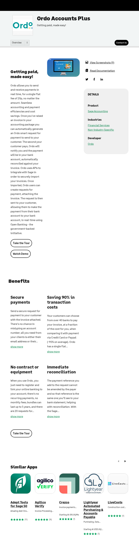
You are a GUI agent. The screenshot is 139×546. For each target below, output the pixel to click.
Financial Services (99, 125)
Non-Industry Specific (101, 129)
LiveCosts (115, 502)
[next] (125, 461)
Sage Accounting (98, 111)
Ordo (91, 143)
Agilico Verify (40, 504)
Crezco (64, 502)
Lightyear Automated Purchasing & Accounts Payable (93, 510)
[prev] (118, 461)
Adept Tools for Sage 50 (19, 504)
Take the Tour (21, 243)
